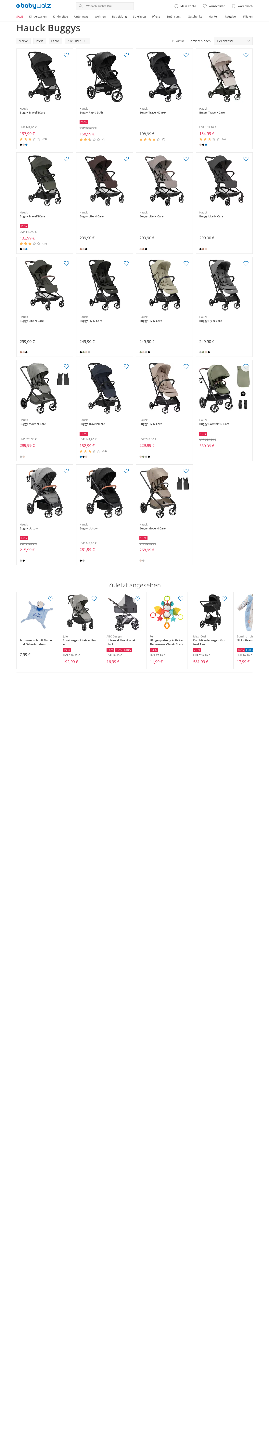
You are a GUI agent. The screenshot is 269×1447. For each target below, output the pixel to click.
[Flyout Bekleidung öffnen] (128, 17)
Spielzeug (139, 16)
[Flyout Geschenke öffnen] (203, 17)
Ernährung (173, 16)
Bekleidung (119, 16)
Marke (23, 41)
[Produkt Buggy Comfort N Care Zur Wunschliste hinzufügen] (246, 367)
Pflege (156, 16)
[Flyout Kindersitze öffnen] (69, 17)
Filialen (248, 16)
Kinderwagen (38, 16)
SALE (19, 16)
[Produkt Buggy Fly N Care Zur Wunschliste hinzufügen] (126, 263)
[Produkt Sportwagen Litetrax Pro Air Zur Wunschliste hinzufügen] (94, 599)
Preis (39, 41)
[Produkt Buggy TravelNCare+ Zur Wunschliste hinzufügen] (186, 55)
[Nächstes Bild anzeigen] (69, 77)
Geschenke (195, 16)
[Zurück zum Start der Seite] (264, 1418)
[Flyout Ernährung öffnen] (182, 17)
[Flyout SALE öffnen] (24, 17)
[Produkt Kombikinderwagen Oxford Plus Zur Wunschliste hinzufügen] (224, 599)
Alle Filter (74, 41)
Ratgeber (231, 16)
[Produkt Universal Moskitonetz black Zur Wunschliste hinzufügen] (137, 599)
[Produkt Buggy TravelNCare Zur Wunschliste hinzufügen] (66, 55)
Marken (214, 16)
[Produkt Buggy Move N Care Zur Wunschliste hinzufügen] (66, 367)
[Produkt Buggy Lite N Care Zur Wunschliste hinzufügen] (126, 159)
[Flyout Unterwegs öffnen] (90, 17)
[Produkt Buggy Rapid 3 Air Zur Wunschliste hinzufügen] (126, 55)
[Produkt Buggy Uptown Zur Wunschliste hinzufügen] (66, 471)
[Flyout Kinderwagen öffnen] (48, 17)
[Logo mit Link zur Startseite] (33, 6)
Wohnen (100, 16)
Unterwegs (81, 16)
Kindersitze (60, 16)
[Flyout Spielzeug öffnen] (147, 17)
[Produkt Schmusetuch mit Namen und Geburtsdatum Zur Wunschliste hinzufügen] (51, 599)
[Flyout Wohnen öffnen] (107, 17)
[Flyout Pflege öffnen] (161, 17)
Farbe (55, 41)
